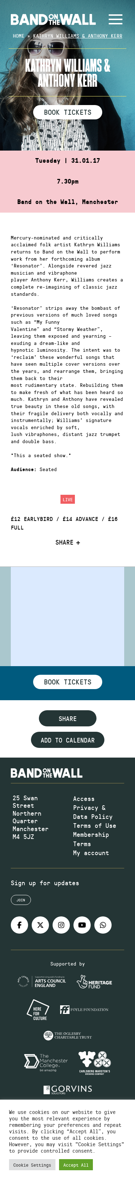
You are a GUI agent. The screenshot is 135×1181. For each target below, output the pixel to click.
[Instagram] (61, 925)
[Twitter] (40, 925)
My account (91, 852)
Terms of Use (94, 825)
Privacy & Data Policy (93, 812)
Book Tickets (67, 112)
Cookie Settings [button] (32, 1165)
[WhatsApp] (103, 925)
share (68, 718)
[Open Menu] (115, 19)
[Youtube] (82, 925)
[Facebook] (19, 925)
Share (64, 542)
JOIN (21, 899)
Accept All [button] (76, 1165)
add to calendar (68, 740)
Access (84, 798)
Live (68, 499)
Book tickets (67, 681)
